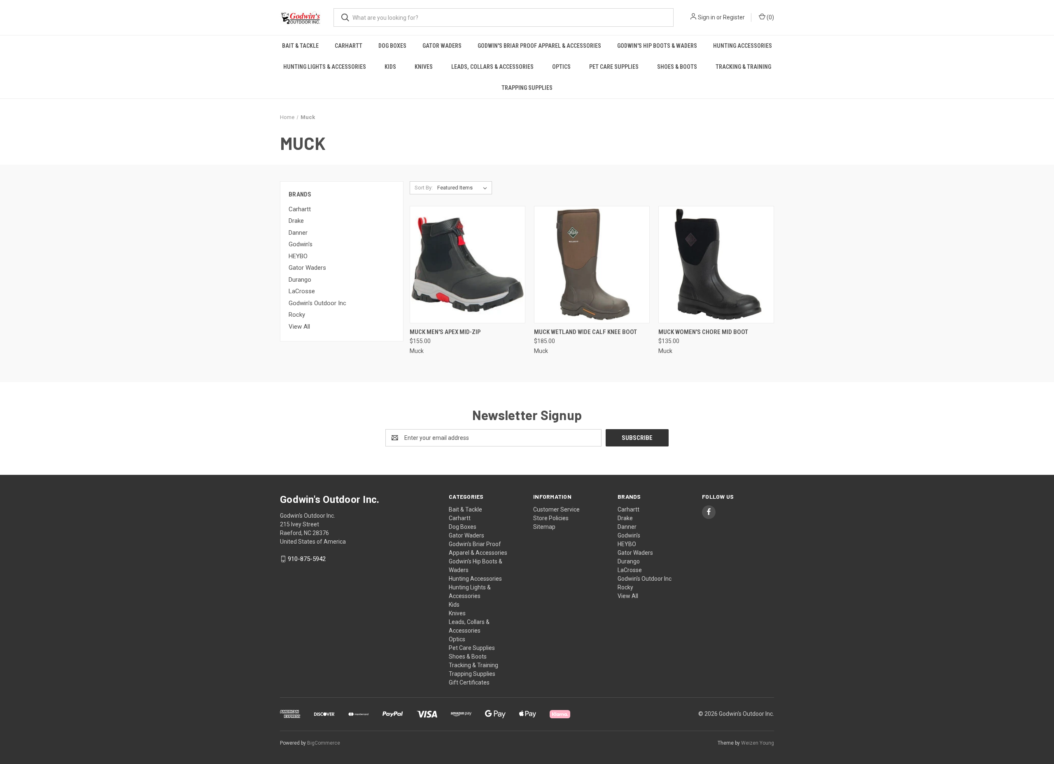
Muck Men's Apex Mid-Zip (445, 332)
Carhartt (348, 45)
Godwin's (300, 244)
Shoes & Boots (677, 66)
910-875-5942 (307, 559)
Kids (390, 66)
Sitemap (544, 526)
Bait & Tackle (300, 45)
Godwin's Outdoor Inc (317, 303)
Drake (296, 220)
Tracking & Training (743, 66)
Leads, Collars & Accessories (492, 66)
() (769, 17)
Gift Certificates (469, 682)
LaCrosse (302, 291)
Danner (298, 232)
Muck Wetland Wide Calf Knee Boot (585, 332)
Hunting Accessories (742, 45)
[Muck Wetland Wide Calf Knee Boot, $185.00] (592, 265)
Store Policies (551, 518)
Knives (424, 66)
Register (734, 17)
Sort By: (424, 188)
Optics (561, 66)
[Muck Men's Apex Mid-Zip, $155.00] (467, 265)
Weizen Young (757, 743)
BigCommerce (323, 743)
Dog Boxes (392, 45)
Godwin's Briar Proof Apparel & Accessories (539, 45)
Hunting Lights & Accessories (324, 66)
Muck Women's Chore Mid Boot (703, 332)
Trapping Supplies (527, 87)
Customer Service (556, 509)
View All (299, 326)
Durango (300, 279)
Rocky (297, 314)
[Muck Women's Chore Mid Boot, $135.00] (716, 265)
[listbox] (464, 188)
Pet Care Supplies (614, 66)
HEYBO (298, 256)
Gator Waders (442, 45)
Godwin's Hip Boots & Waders (657, 45)
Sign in (706, 17)
